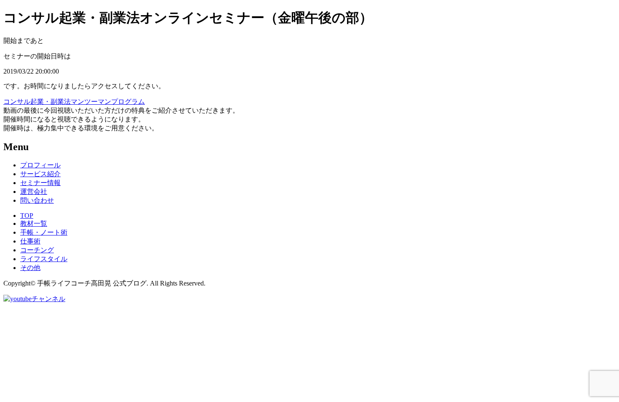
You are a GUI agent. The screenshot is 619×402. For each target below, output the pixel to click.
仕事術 (30, 241)
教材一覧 (33, 223)
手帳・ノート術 (43, 232)
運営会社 (33, 191)
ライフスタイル (43, 258)
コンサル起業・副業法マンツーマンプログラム (74, 101)
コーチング (37, 250)
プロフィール (40, 165)
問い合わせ (37, 200)
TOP (26, 215)
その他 (30, 267)
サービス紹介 (40, 173)
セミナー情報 (40, 182)
